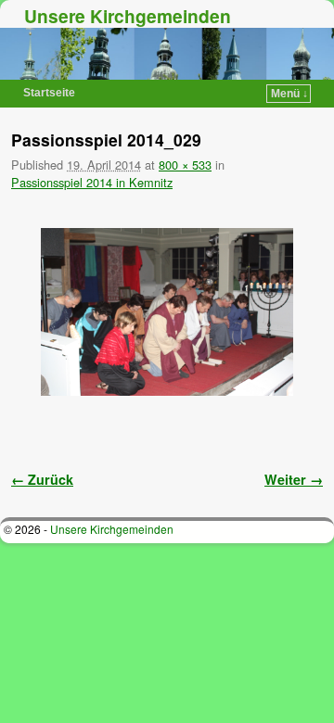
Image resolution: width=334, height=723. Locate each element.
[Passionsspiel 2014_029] (167, 312)
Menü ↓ (289, 93)
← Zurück (42, 479)
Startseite (49, 92)
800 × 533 (185, 164)
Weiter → (293, 479)
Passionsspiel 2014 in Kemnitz (92, 182)
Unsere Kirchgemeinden (127, 16)
